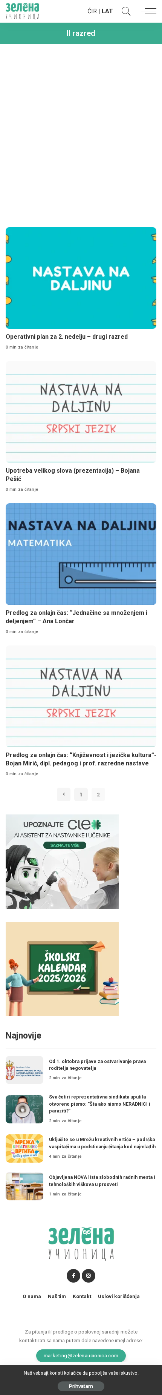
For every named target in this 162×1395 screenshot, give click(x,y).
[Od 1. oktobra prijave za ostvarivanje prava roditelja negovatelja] (24, 1070)
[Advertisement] (81, 133)
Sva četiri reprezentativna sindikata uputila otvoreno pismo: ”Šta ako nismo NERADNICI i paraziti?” (99, 1104)
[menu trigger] (147, 11)
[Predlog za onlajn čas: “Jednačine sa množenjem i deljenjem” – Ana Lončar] (81, 554)
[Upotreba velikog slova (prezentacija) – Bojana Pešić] (81, 412)
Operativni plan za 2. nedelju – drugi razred (67, 336)
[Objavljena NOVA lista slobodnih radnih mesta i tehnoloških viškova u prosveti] (24, 1186)
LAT (107, 11)
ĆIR (92, 11)
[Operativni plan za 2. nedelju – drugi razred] (81, 278)
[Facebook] (73, 1276)
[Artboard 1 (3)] (62, 861)
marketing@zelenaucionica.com (81, 1355)
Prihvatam (81, 1386)
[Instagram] (88, 1276)
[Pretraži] (124, 11)
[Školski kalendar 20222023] (62, 968)
